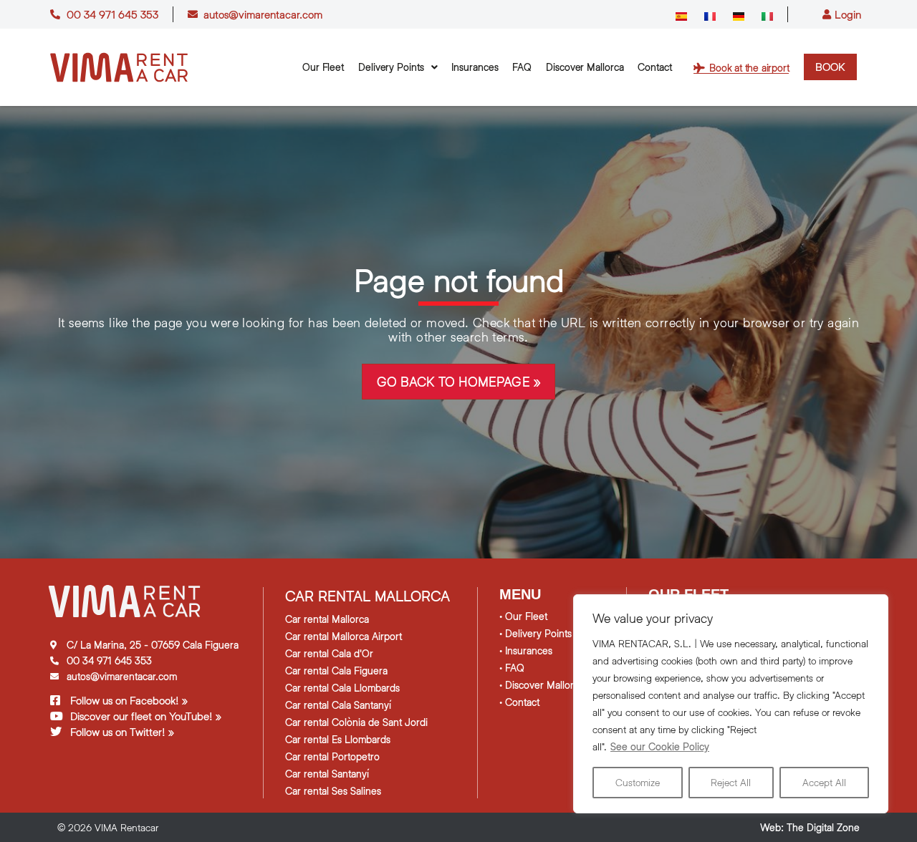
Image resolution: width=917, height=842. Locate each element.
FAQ (522, 67)
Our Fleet (323, 67)
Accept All (824, 782)
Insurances (474, 67)
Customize (637, 782)
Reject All (731, 782)
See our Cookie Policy (659, 746)
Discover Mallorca (584, 67)
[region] (730, 703)
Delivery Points (391, 67)
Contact (654, 67)
